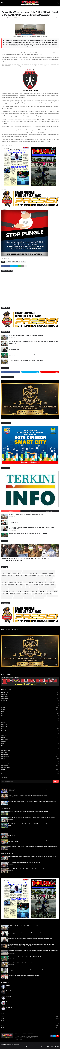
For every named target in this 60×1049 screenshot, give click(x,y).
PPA (54, 586)
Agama (14, 571)
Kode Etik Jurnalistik (49, 1046)
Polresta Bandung (18, 595)
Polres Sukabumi (48, 593)
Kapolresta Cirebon (39, 580)
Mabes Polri (11, 584)
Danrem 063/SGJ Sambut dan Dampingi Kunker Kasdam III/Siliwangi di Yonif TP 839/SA (28, 811)
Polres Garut (5, 593)
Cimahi (52, 571)
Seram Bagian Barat (7, 598)
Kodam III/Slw (30, 718)
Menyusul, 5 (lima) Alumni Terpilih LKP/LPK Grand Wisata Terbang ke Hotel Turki (26, 868)
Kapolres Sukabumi (28, 580)
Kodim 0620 (4, 582)
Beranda (3, 9)
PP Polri (50, 586)
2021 (30, 1016)
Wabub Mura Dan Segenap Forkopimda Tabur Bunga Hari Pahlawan (23, 975)
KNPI (26, 575)
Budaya (32, 571)
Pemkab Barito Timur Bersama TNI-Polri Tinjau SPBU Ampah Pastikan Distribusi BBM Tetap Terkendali (31, 817)
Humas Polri (44, 573)
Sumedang (30, 771)
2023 (30, 1020)
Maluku (36, 584)
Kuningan (31, 582)
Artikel (20, 571)
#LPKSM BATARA (16, 261)
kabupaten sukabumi (38, 598)
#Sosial (23, 261)
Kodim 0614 (30, 722)
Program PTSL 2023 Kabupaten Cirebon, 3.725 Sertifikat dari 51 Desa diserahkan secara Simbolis (26, 560)
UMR (22, 598)
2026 (30, 1027)
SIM (56, 595)
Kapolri (30, 713)
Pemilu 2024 (5, 591)
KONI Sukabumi (32, 575)
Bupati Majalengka (30, 700)
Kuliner (25, 582)
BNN (24, 571)
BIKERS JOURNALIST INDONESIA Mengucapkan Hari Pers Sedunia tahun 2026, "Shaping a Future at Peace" (33, 856)
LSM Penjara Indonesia (41, 582)
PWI (7, 589)
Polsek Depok (50, 595)
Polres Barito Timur (40, 591)
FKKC (19, 573)
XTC (30, 598)
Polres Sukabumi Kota (7, 595)
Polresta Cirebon (29, 595)
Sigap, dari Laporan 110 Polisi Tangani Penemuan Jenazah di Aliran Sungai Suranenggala (28, 789)
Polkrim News (8, 1044)
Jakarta (4, 575)
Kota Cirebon (12, 582)
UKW (18, 598)
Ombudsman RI (5, 586)
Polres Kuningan (27, 593)
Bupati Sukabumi (40, 571)
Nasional (53, 584)
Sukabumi (30, 769)
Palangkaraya (42, 589)
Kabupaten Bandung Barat (8, 577)
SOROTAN (11, 511)
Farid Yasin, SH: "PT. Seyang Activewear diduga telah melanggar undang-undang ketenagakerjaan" (31, 348)
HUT (27, 573)
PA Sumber (18, 586)
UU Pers (26, 598)
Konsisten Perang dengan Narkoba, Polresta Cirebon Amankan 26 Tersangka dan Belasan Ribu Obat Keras (32, 801)
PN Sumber (39, 586)
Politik (32, 591)
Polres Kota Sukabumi (15, 593)
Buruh (47, 571)
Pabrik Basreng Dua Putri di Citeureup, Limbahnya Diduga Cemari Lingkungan (26, 969)
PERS (24, 586)
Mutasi (41, 584)
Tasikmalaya (30, 773)
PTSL (3, 589)
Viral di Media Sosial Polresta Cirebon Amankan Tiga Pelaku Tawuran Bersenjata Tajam (28, 795)
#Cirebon (8, 261)
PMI (34, 586)
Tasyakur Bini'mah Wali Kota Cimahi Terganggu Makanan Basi (26, 360)
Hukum (37, 573)
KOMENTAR (49, 511)
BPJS (28, 571)
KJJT (22, 575)
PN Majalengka (30, 739)
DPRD (9, 573)
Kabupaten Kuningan (17, 580)
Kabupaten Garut (6, 580)
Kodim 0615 (30, 724)
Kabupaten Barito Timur (22, 577)
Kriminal (19, 582)
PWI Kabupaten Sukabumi (32, 589)
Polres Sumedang (30, 763)
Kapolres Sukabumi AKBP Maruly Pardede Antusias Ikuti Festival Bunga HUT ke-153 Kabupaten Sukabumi (32, 846)
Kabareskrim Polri (49, 575)
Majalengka (29, 584)
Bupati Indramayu (30, 696)
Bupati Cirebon (30, 692)
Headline (32, 573)
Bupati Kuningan (30, 698)
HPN (23, 573)
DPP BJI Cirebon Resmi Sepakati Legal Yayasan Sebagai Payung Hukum (24, 862)
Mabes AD (4, 584)
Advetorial (8, 571)
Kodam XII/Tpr (30, 720)
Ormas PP (30, 737)
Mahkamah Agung (20, 584)
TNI (14, 598)
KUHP (42, 575)
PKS (31, 586)
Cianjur (30, 705)
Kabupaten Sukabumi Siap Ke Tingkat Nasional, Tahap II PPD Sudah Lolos (28, 354)
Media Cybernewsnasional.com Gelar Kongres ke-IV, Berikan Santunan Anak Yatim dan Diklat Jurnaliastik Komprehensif (32, 834)
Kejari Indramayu (30, 715)
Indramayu (51, 573)
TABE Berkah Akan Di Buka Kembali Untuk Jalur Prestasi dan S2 (26, 335)
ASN (3, 571)
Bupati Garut (30, 694)
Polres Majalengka (37, 593)
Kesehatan (48, 580)
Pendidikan (12, 591)
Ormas (12, 586)
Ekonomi (14, 573)
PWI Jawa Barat (20, 589)
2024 (30, 1023)
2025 (30, 1025)
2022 (30, 1018)
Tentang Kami (29, 1046)
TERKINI (30, 511)
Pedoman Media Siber (38, 1046)
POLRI (45, 586)
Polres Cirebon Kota (52, 591)
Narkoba (46, 584)
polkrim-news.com (5, 52)
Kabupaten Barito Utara (35, 577)
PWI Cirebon (12, 589)
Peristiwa (19, 591)
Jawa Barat (10, 575)
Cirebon (7, 9)
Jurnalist (17, 575)
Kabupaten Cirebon (47, 577)
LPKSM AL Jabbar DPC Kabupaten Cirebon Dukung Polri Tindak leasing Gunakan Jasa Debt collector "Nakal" (33, 342)
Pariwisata (50, 589)
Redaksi (57, 1046)
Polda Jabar (26, 591)
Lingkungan (51, 582)
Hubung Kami (21, 1046)
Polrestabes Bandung (40, 595)
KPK (38, 575)
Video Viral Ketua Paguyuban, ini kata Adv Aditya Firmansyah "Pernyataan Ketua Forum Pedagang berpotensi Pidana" (33, 951)
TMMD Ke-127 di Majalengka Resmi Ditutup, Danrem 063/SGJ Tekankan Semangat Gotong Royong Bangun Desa (32, 824)
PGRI (27, 586)
